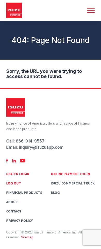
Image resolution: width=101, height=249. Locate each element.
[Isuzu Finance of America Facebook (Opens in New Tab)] (7, 161)
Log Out (13, 183)
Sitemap (27, 237)
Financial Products (24, 192)
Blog (55, 192)
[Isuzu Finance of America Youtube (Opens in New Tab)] (22, 161)
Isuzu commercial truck (73, 183)
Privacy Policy (19, 220)
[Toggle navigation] (91, 10)
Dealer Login (17, 174)
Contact (13, 211)
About (12, 202)
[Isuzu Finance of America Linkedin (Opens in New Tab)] (14, 161)
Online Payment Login (70, 174)
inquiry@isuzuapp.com (41, 147)
